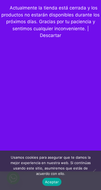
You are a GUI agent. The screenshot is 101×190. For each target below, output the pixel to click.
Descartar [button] (50, 35)
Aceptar (52, 182)
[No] (94, 170)
